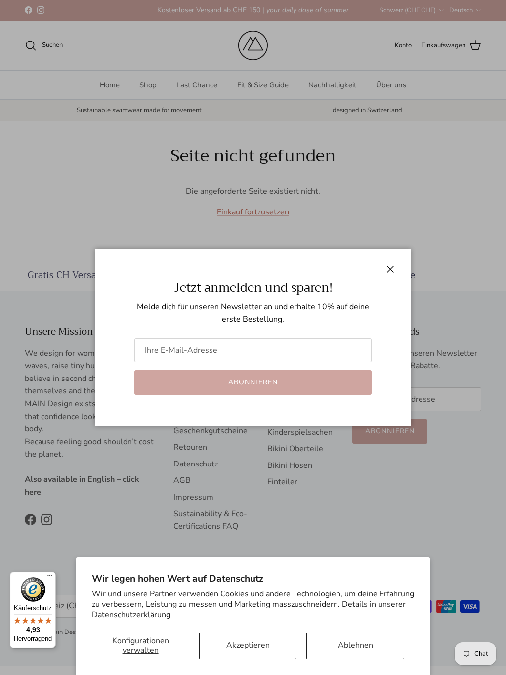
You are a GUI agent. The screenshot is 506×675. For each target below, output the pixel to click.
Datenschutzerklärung (131, 614)
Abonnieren (253, 382)
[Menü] (50, 578)
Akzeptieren (248, 645)
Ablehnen (355, 645)
